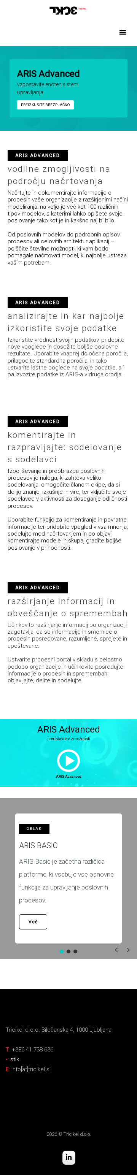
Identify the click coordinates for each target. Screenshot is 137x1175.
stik (14, 1059)
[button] (68, 760)
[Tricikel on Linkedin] (69, 1158)
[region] (68, 88)
